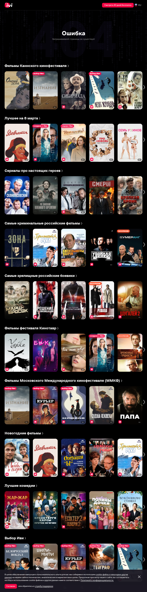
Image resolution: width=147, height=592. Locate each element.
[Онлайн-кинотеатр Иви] (9, 5)
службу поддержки (44, 586)
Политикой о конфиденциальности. (97, 580)
